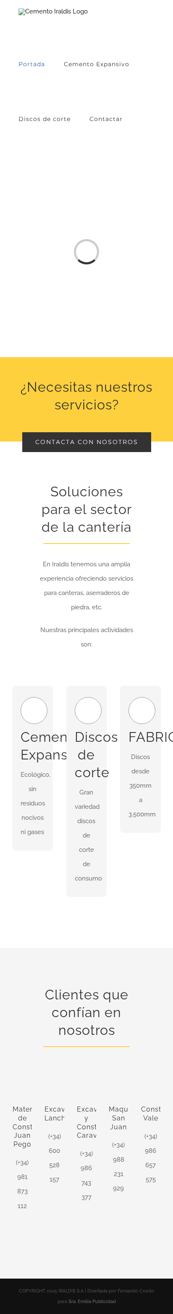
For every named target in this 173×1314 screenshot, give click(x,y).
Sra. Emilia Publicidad (92, 1301)
